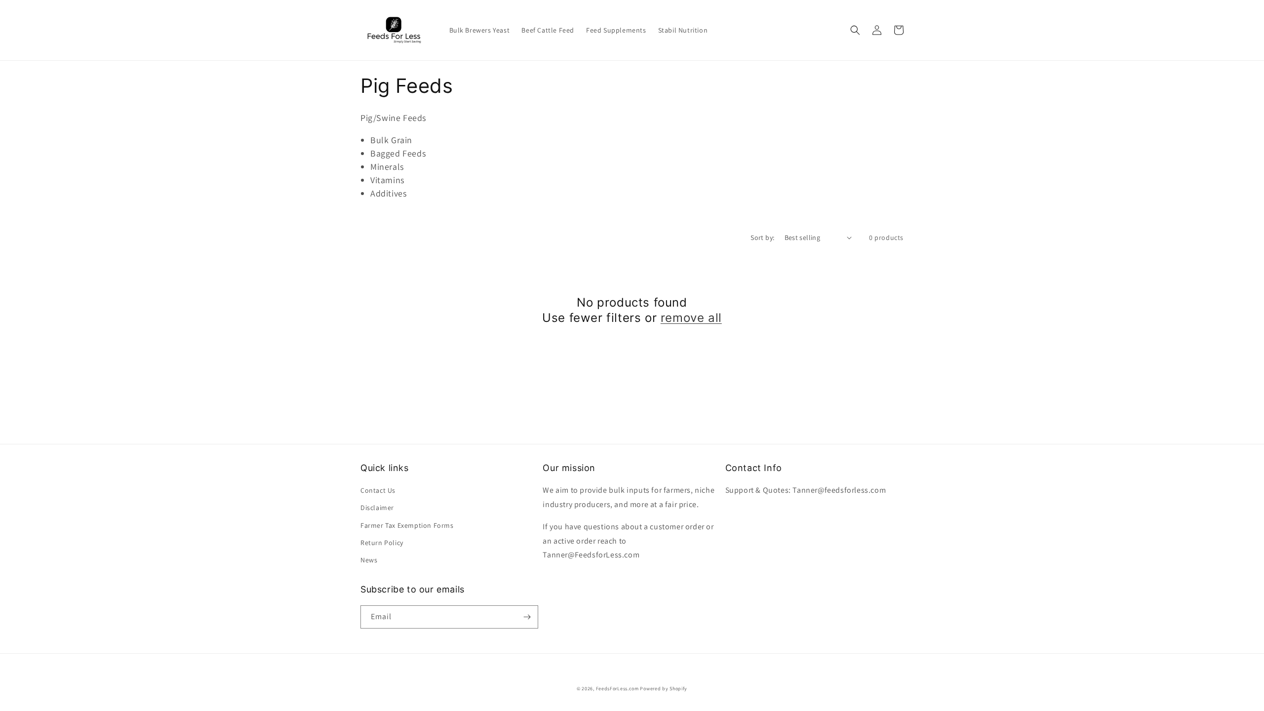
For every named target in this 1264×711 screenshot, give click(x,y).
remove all (691, 318)
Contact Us (377, 490)
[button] (855, 30)
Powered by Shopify (663, 688)
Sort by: (762, 237)
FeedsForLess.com (617, 688)
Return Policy (381, 542)
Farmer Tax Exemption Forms (407, 525)
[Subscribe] (527, 617)
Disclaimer (377, 507)
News (368, 559)
